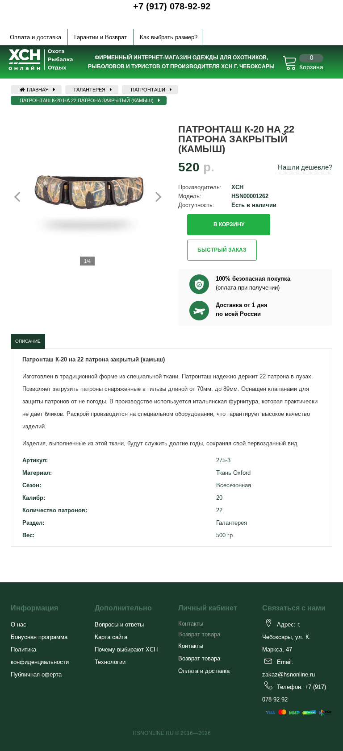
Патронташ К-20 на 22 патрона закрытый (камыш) (87, 100)
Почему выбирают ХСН (126, 649)
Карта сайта (111, 637)
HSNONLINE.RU (153, 733)
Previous (22, 196)
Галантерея (89, 89)
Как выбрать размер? (168, 37)
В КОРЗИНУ (228, 224)
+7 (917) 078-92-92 (171, 6)
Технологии (110, 662)
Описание (28, 341)
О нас (18, 624)
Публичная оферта (36, 674)
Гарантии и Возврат (100, 37)
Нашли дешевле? (305, 167)
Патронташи (148, 89)
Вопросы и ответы (119, 624)
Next (153, 196)
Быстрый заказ (222, 250)
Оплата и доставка (35, 37)
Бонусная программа (39, 637)
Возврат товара (199, 634)
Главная (37, 89)
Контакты (190, 623)
